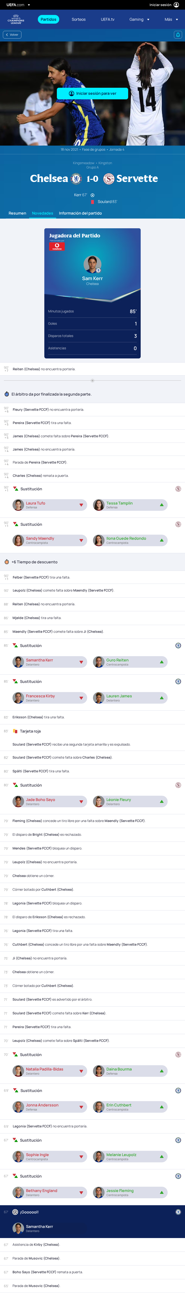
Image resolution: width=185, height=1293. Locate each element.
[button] (139, 19)
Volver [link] (14, 35)
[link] (48, 19)
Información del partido (80, 213)
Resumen (17, 213)
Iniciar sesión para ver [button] (96, 93)
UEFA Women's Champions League (16, 19)
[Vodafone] (57, 246)
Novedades (42, 213)
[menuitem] (50, 19)
